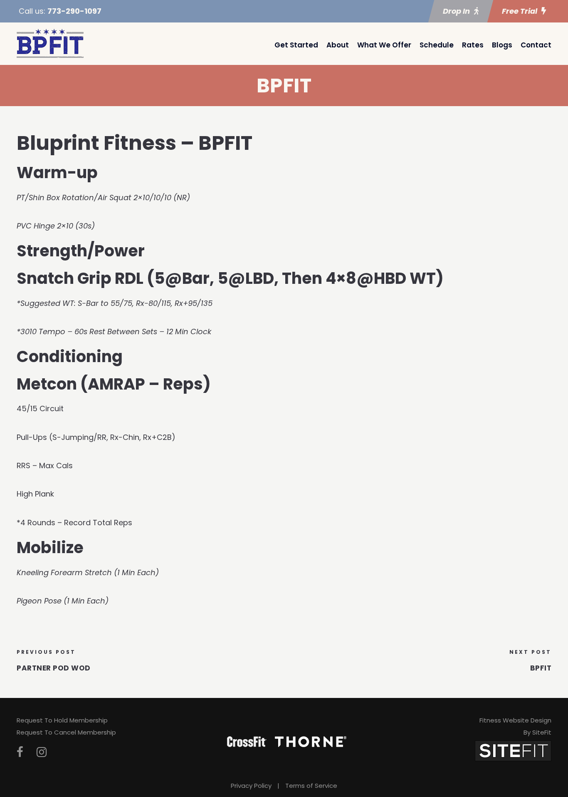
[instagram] (42, 752)
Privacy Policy (251, 785)
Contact (536, 45)
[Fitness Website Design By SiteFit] (513, 750)
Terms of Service (311, 785)
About (337, 45)
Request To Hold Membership (62, 720)
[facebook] (20, 752)
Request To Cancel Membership (66, 732)
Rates (473, 45)
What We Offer (384, 45)
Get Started (296, 45)
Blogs (502, 45)
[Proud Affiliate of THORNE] (310, 741)
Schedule (437, 45)
